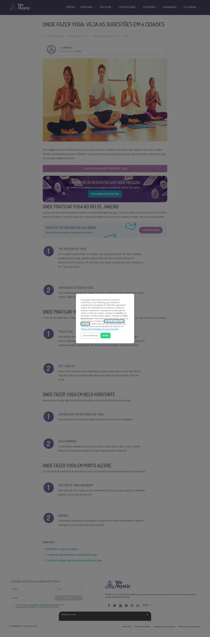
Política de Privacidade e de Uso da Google (99, 329)
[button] (90, 335)
